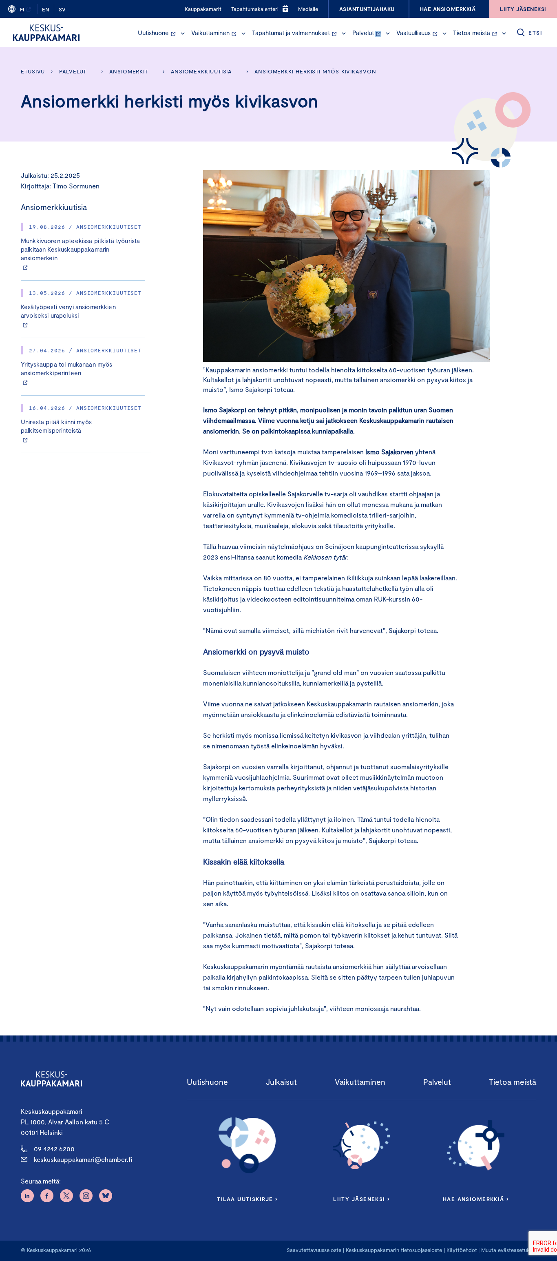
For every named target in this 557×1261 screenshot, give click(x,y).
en (45, 9)
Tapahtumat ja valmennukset (291, 32)
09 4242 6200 (54, 1149)
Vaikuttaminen (210, 32)
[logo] (46, 32)
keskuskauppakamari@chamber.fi (83, 1159)
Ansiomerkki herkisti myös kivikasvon (315, 71)
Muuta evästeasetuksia (508, 1250)
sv (62, 9)
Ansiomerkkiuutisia (201, 71)
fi (22, 9)
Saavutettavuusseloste (314, 1250)
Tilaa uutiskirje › (247, 1199)
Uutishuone (153, 32)
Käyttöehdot (461, 1250)
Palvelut (363, 32)
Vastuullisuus (413, 32)
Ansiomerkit (128, 71)
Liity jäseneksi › (361, 1199)
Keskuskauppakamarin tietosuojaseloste (393, 1250)
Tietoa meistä (471, 32)
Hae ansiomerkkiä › (476, 1199)
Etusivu (33, 71)
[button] (183, 33)
